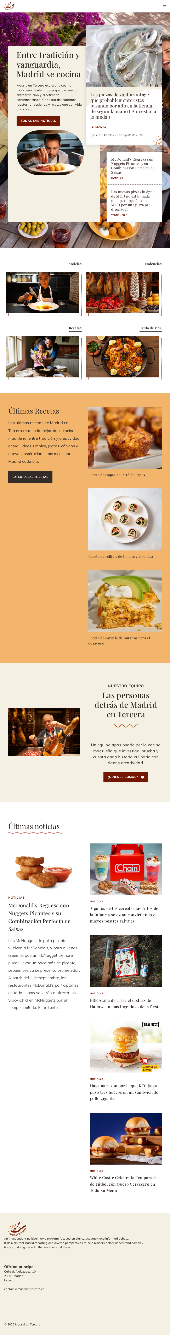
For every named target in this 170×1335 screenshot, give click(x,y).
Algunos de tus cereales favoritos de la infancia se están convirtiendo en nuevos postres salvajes (124, 914)
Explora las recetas (30, 476)
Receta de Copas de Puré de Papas (116, 474)
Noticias (117, 178)
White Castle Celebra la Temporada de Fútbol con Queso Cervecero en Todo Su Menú (123, 1184)
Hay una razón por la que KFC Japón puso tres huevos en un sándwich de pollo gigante (124, 1092)
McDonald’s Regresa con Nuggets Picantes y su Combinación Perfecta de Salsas (132, 166)
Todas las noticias (38, 121)
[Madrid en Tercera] (10, 6)
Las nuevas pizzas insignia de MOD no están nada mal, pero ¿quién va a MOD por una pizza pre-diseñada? (133, 200)
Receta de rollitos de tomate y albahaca (120, 556)
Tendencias (98, 126)
